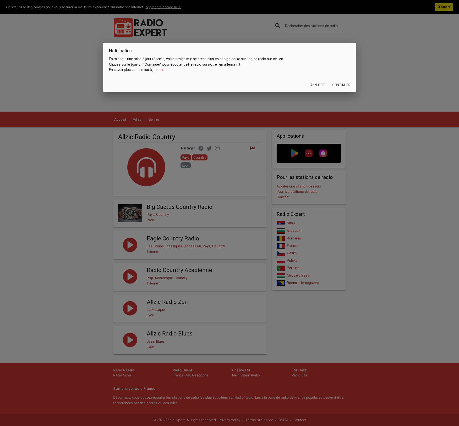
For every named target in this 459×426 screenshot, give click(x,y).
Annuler (317, 85)
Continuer (341, 85)
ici (161, 69)
